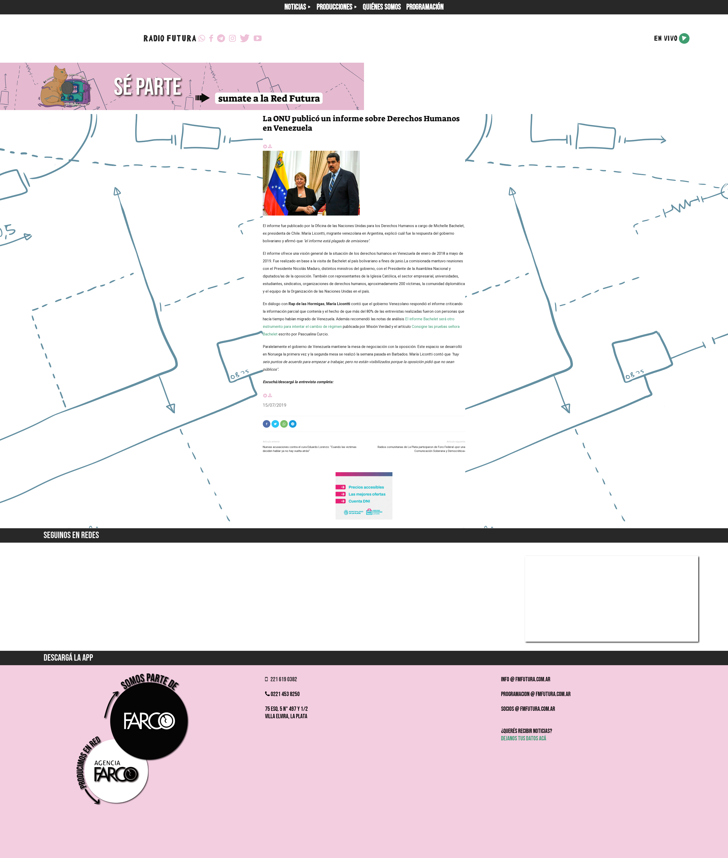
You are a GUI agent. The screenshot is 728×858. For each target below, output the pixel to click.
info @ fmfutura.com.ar (525, 679)
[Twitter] (245, 38)
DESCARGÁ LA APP (68, 657)
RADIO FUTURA (169, 39)
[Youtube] (258, 38)
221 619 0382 (282, 679)
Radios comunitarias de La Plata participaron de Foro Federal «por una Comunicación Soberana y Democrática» (421, 449)
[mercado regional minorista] (364, 518)
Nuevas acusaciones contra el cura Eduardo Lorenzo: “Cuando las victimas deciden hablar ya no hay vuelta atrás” (309, 449)
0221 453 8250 (285, 694)
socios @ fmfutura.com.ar (528, 709)
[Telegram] (221, 38)
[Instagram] (232, 38)
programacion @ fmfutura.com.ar (536, 694)
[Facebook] (211, 38)
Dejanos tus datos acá (523, 738)
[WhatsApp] (201, 38)
